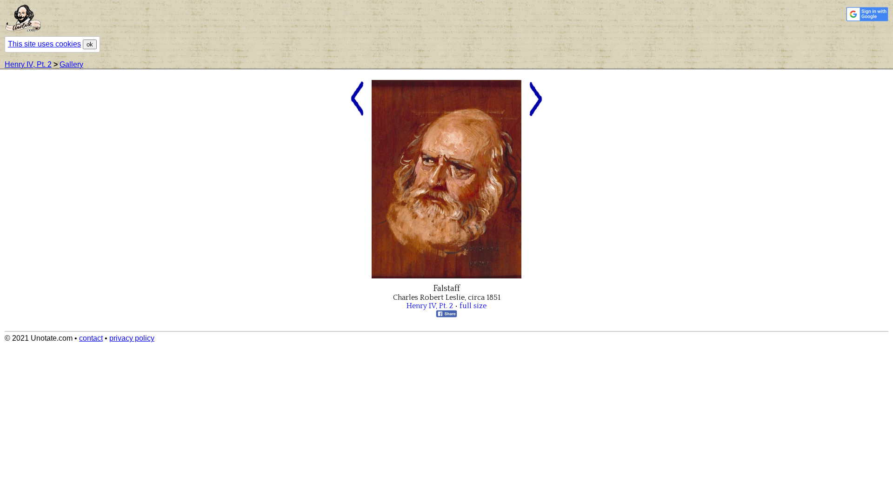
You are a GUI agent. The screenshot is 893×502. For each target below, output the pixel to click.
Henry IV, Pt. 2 (28, 64)
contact (91, 338)
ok (90, 44)
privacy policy (131, 338)
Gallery (71, 64)
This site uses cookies (44, 44)
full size (473, 306)
